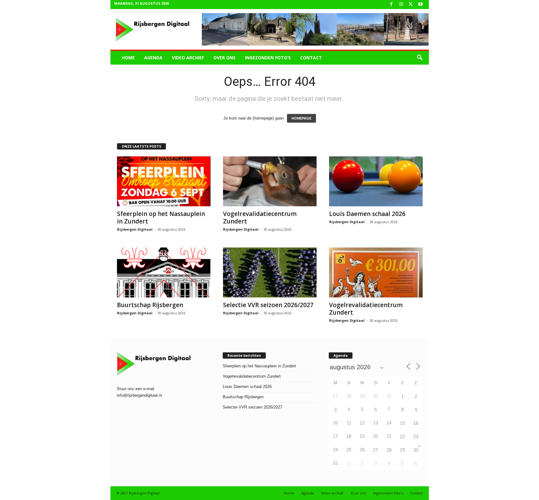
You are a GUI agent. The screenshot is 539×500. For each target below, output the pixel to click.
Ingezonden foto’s (268, 58)
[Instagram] (401, 4)
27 (375, 450)
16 (415, 423)
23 (415, 436)
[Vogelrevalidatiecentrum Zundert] (270, 181)
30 (415, 450)
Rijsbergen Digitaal (135, 229)
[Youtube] (420, 4)
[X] (411, 4)
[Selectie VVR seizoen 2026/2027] (270, 272)
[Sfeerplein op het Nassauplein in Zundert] (164, 181)
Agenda (153, 58)
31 (388, 396)
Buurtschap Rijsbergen (150, 305)
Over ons (224, 58)
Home (128, 58)
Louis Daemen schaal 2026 (367, 214)
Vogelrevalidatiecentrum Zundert (260, 217)
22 (402, 436)
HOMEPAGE (301, 118)
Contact (311, 58)
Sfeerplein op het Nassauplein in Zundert (161, 217)
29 (402, 450)
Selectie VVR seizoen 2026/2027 (268, 305)
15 (402, 423)
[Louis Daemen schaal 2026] (376, 181)
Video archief (188, 58)
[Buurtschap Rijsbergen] (164, 272)
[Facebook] (391, 4)
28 (388, 450)
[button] (419, 58)
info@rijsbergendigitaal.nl (139, 395)
